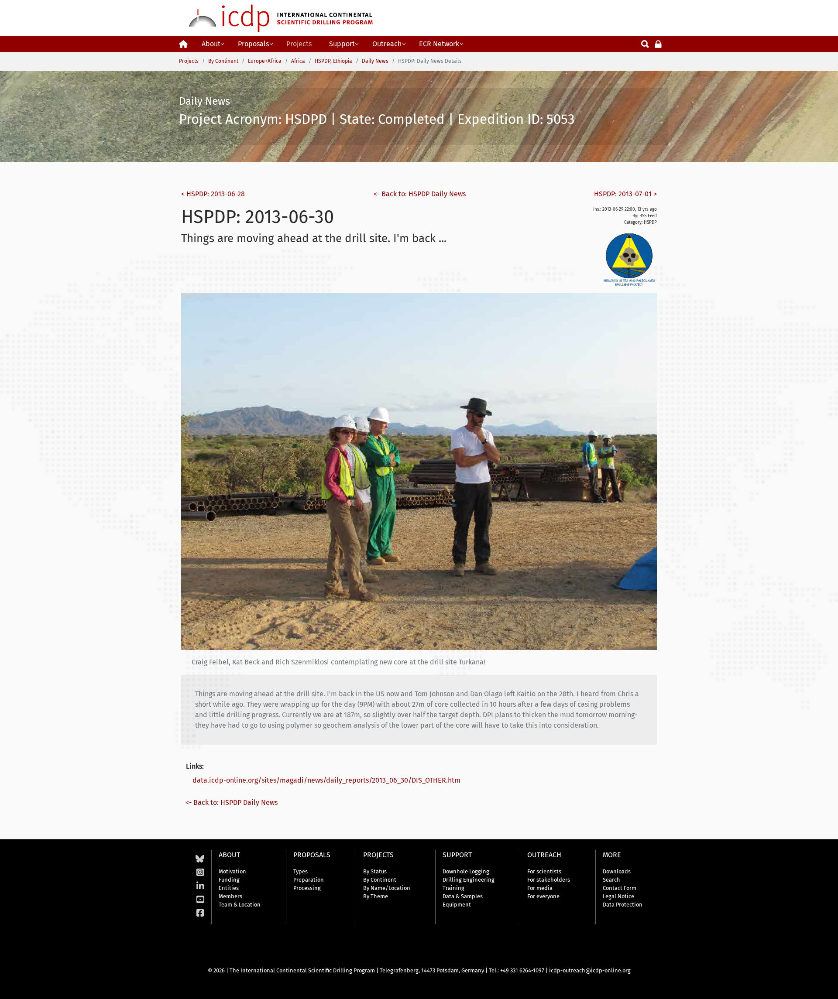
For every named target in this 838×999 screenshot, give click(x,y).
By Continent (379, 879)
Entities (229, 888)
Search (611, 879)
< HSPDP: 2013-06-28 (213, 194)
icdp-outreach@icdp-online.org (590, 970)
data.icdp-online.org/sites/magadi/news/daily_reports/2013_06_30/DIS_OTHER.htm (326, 780)
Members (230, 896)
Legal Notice (618, 896)
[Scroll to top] (825, 986)
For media (540, 888)
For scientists (544, 871)
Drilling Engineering (469, 879)
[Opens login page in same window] (658, 43)
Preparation (308, 879)
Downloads (617, 871)
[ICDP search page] (645, 43)
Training (453, 888)
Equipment (457, 904)
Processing (307, 888)
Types (300, 871)
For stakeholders (548, 879)
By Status (375, 871)
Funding (229, 879)
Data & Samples (463, 896)
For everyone (543, 896)
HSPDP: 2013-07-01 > (625, 194)
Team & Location (240, 904)
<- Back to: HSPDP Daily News (420, 194)
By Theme (375, 896)
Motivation (232, 871)
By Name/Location (386, 888)
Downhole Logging (466, 871)
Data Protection (622, 904)
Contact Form (619, 888)
